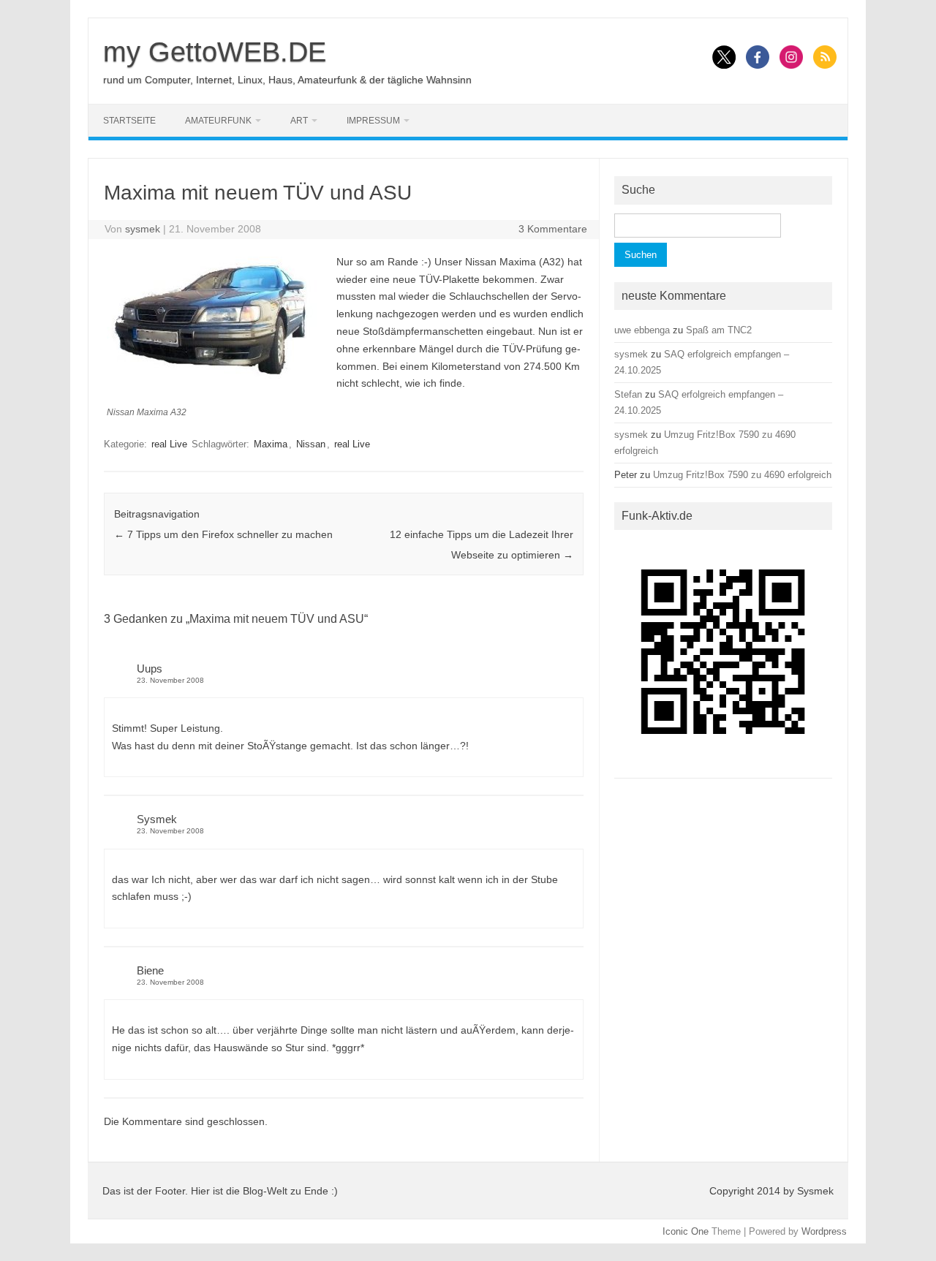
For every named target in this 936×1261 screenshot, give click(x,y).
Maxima (270, 444)
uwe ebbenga (642, 330)
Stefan (628, 394)
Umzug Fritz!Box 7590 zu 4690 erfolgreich (742, 474)
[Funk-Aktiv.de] (723, 765)
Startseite (129, 121)
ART (299, 121)
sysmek (142, 229)
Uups (149, 668)
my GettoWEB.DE (214, 52)
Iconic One (686, 1231)
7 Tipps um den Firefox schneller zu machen (223, 534)
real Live (169, 444)
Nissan (310, 444)
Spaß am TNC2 (719, 330)
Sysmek (157, 819)
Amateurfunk (218, 121)
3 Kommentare (552, 229)
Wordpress (824, 1231)
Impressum (373, 121)
